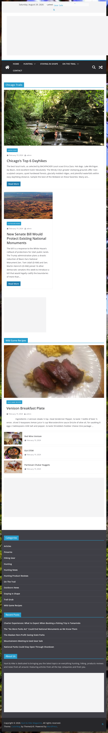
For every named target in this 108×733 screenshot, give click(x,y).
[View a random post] (100, 67)
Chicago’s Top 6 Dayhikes (27, 160)
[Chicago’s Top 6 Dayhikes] (54, 118)
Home (16, 63)
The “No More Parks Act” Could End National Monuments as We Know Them (40, 629)
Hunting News (11, 570)
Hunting (28, 63)
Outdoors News (14, 224)
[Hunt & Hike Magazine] (7, 67)
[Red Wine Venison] (13, 438)
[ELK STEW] (13, 452)
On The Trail (69, 63)
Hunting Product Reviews (16, 575)
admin (29, 155)
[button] (34, 64)
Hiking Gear (12, 150)
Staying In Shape (49, 63)
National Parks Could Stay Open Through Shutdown (29, 647)
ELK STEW (29, 450)
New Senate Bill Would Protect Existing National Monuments (26, 238)
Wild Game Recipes (14, 402)
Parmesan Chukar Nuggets (37, 465)
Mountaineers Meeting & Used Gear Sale (23, 641)
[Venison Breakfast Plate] (54, 371)
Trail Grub (9, 599)
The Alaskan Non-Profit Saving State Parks (24, 635)
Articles (7, 546)
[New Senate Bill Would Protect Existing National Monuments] (28, 205)
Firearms (8, 552)
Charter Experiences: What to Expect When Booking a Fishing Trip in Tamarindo (42, 623)
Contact (17, 70)
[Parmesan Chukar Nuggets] (13, 467)
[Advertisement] (57, 35)
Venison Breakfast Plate (25, 408)
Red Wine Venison (33, 436)
